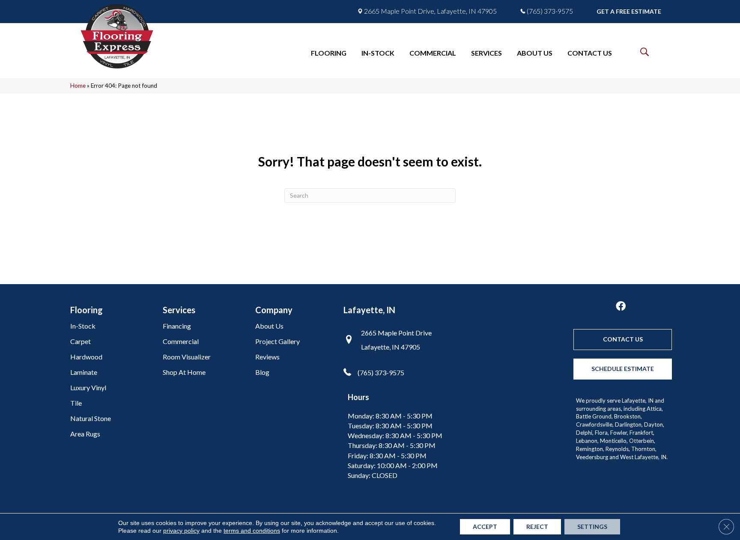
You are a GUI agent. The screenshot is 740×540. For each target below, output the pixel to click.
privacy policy (181, 530)
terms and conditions (252, 530)
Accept (485, 526)
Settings (592, 526)
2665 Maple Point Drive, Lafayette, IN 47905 (430, 11)
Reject (537, 526)
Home (78, 85)
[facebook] (621, 306)
